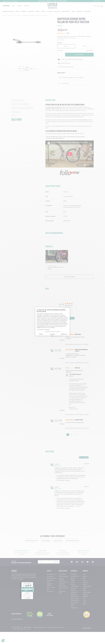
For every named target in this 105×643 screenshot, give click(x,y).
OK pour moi (64, 334)
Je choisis (52, 334)
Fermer (41, 334)
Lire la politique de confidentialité (43, 329)
